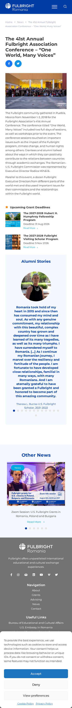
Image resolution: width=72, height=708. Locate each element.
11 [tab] (54, 411)
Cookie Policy (25, 703)
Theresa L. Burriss (26, 403)
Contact (36, 608)
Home (8, 22)
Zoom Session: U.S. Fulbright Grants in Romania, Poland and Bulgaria (36, 514)
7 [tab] (38, 411)
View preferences (36, 695)
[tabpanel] (36, 340)
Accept (36, 674)
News (20, 22)
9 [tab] (46, 411)
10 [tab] (50, 411)
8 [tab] (42, 411)
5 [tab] (30, 411)
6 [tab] (34, 411)
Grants (36, 594)
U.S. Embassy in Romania (36, 627)
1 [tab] (14, 411)
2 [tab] (18, 411)
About (36, 590)
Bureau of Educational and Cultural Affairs (36, 622)
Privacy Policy (44, 703)
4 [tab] (26, 411)
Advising (36, 599)
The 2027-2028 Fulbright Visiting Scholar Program (40, 237)
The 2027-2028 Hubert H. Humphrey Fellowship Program (40, 216)
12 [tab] (58, 411)
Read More (29, 228)
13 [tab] (36, 416)
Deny (36, 684)
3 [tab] (22, 411)
